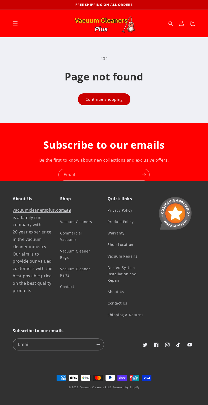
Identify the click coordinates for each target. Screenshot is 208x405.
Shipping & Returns (126, 314)
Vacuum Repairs (122, 256)
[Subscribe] (143, 175)
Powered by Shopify (126, 387)
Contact (67, 286)
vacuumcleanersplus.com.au (42, 210)
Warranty (116, 233)
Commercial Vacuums (71, 236)
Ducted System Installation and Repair (122, 274)
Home (65, 210)
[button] (15, 23)
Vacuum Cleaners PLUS (96, 387)
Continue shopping (104, 99)
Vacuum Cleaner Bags (75, 254)
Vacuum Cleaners (76, 221)
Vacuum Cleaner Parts (75, 272)
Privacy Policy (120, 210)
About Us (116, 291)
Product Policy (120, 221)
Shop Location (120, 244)
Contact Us (117, 303)
